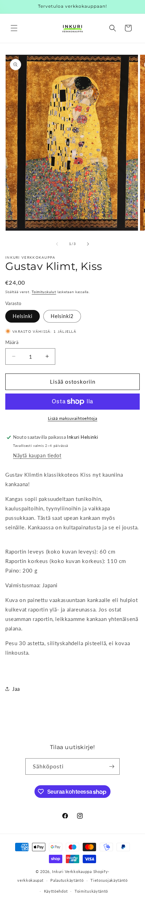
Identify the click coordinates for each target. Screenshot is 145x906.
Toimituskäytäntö (91, 891)
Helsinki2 (62, 316)
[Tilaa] (111, 766)
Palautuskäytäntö (66, 880)
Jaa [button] (16, 689)
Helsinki (22, 316)
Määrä (11, 342)
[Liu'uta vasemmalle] (57, 244)
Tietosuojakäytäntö (109, 880)
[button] (14, 28)
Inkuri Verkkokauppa (72, 871)
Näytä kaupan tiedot (37, 455)
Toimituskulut (44, 292)
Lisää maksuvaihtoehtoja (72, 418)
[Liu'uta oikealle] (88, 244)
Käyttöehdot (56, 891)
